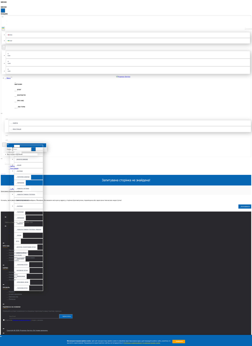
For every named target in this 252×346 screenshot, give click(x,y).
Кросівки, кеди (22, 282)
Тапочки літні (22, 264)
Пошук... (9, 149)
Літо (17, 241)
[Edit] (1, 113)
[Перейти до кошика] (2, 154)
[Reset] (3, 10)
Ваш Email (6, 316)
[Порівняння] (7, 139)
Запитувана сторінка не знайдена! (11, 191)
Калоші (19, 171)
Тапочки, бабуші (22, 177)
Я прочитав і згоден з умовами (24, 320)
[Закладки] (7, 134)
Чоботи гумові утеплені (25, 194)
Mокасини (20, 276)
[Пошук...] (4, 145)
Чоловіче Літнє (22, 270)
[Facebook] (10, 229)
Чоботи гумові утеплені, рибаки (28, 229)
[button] (10, 35)
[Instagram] (10, 232)
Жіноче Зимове (22, 159)
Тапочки (20, 212)
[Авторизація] (7, 118)
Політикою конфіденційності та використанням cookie (142, 343)
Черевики (20, 183)
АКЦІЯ (18, 165)
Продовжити (245, 206)
